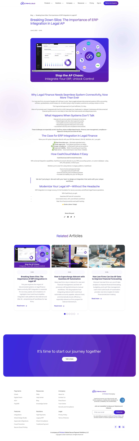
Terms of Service (63, 418)
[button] (48, 3)
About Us (61, 394)
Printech (106, 394)
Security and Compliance (66, 407)
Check (16, 394)
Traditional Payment (42, 424)
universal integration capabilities (43, 161)
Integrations (17, 415)
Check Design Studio (20, 418)
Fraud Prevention (19, 424)
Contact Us (61, 397)
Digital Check (18, 397)
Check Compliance (42, 421)
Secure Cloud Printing (20, 427)
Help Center (40, 397)
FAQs (37, 394)
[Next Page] (78, 314)
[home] (29, 3)
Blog (37, 400)
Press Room (62, 400)
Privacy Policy (117, 416)
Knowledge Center (41, 403)
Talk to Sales (69, 359)
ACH (15, 400)
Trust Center (62, 403)
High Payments (41, 415)
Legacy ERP (40, 418)
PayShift (16, 403)
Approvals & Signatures (21, 421)
